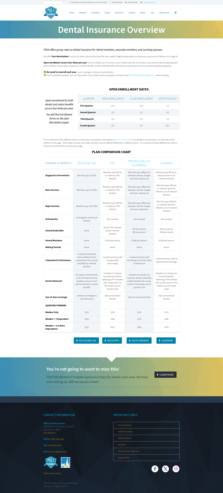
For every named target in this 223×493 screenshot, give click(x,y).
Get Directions (50, 432)
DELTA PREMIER (140, 340)
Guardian (166, 163)
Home (71, 12)
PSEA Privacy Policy (52, 473)
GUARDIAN (167, 340)
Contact (132, 12)
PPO (112, 163)
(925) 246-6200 (57, 439)
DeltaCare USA (87, 163)
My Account (164, 12)
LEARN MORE (167, 374)
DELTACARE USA (87, 340)
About (143, 12)
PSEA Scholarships (125, 431)
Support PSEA (123, 457)
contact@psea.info (149, 2)
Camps (107, 12)
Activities (95, 12)
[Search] (64, 2)
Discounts (119, 12)
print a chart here (123, 139)
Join (152, 12)
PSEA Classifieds (124, 438)
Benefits (82, 12)
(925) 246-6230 (54, 445)
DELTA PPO (113, 340)
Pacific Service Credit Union (129, 451)
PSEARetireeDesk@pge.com (142, 75)
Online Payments (124, 425)
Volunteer (122, 444)
